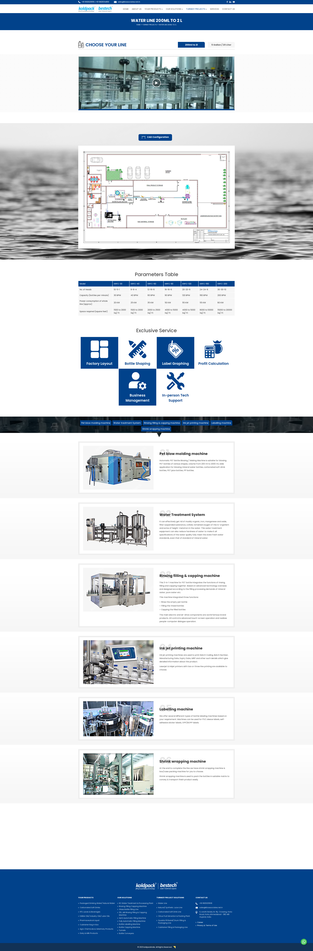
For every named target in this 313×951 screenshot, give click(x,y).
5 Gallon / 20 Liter (221, 44)
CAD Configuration (158, 137)
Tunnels (122, 930)
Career (200, 922)
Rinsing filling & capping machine (162, 422)
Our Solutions (173, 9)
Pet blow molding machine (95, 422)
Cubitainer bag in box (89, 924)
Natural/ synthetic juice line (132, 858)
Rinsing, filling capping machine (133, 906)
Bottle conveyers (126, 933)
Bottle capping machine (129, 927)
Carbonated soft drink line (171, 858)
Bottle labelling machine (129, 924)
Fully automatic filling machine (132, 921)
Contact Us (228, 9)
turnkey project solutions (170, 897)
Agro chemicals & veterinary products (96, 929)
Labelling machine (221, 422)
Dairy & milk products (89, 933)
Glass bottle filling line (128, 909)
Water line (162, 903)
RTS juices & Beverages (90, 912)
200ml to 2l (191, 44)
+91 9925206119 (88, 2)
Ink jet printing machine (195, 422)
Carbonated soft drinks (90, 907)
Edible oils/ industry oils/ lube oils (95, 916)
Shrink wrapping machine (156, 428)
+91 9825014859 (102, 2)
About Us (136, 9)
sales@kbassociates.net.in (129, 2)
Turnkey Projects (195, 9)
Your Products (153, 9)
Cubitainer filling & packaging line (173, 927)
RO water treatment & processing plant (136, 903)
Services (214, 9)
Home (126, 9)
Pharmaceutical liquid (89, 920)
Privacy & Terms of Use (207, 925)
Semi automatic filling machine (132, 918)
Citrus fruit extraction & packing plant (215, 858)
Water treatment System (127, 422)
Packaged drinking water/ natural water (97, 903)
